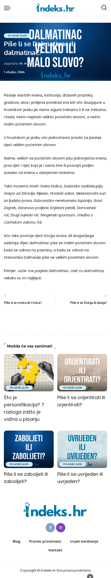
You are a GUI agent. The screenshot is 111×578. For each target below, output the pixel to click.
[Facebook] (50, 527)
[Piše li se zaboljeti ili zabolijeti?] (29, 449)
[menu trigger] (9, 7)
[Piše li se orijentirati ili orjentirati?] (82, 372)
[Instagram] (60, 527)
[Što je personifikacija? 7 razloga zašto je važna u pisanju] (29, 372)
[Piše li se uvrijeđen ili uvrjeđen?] (82, 449)
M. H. (24, 63)
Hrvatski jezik (17, 35)
